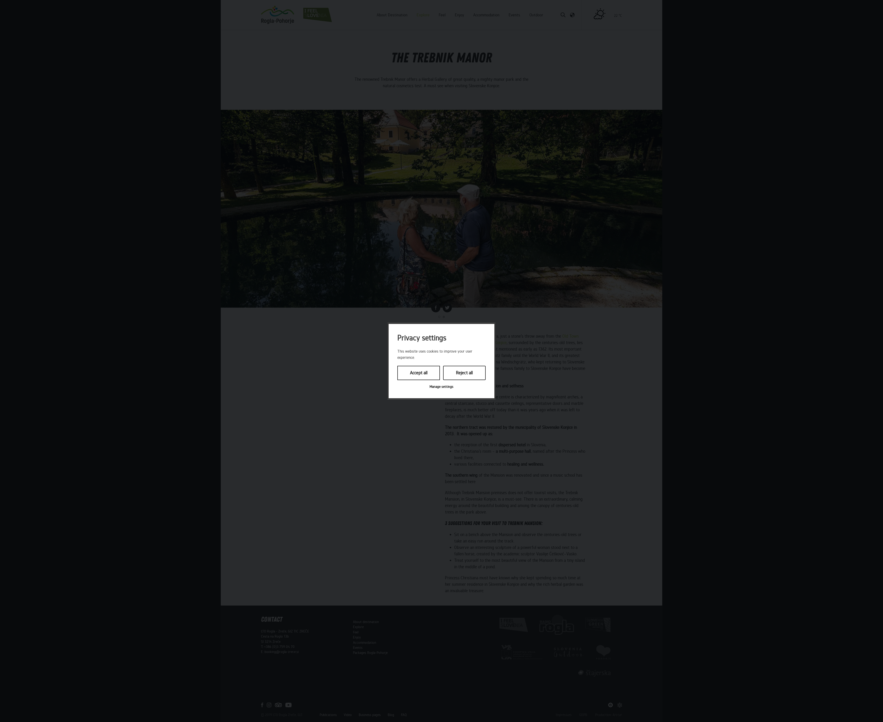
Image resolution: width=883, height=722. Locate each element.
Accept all (418, 373)
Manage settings (441, 387)
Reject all (464, 373)
